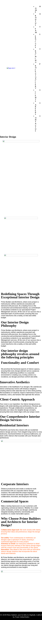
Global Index (24, 617)
